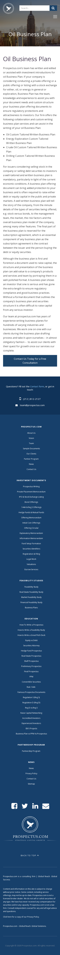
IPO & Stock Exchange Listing (31, 497)
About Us (31, 433)
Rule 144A (31, 687)
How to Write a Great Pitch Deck (31, 635)
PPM (31, 676)
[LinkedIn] (35, 806)
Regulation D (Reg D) (31, 702)
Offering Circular (31, 528)
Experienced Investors (31, 723)
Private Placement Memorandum (31, 491)
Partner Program (31, 459)
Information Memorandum (31, 538)
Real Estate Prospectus (31, 656)
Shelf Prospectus (31, 661)
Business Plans (31, 607)
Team (31, 443)
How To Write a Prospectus (31, 625)
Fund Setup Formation (31, 543)
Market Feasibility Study (31, 597)
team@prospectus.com (32, 405)
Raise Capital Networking (31, 713)
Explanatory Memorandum (31, 533)
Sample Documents (31, 448)
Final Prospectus (31, 671)
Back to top (28, 855)
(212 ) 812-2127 (32, 398)
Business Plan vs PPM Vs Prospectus (31, 733)
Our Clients (31, 453)
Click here (7, 917)
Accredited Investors (31, 718)
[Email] (46, 806)
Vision (31, 438)
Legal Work (31, 559)
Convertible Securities (31, 682)
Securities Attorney (31, 645)
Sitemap (31, 784)
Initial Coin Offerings (31, 522)
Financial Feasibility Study (31, 602)
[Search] (53, 8)
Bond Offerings (31, 502)
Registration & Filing (31, 554)
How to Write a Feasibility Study (31, 630)
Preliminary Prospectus (31, 666)
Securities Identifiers (31, 548)
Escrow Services (31, 569)
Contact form (37, 386)
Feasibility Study (31, 587)
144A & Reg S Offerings (31, 507)
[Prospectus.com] (8, 9)
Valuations (31, 564)
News (31, 464)
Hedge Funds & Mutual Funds (31, 512)
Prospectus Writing (31, 486)
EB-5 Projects (31, 728)
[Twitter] (25, 806)
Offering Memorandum (31, 517)
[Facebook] (14, 806)
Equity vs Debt (31, 640)
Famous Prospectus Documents (31, 692)
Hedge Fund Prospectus (31, 650)
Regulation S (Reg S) (31, 697)
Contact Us (31, 469)
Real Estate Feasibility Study (31, 592)
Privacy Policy (31, 773)
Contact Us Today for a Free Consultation (30, 360)
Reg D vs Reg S (31, 707)
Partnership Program (31, 751)
